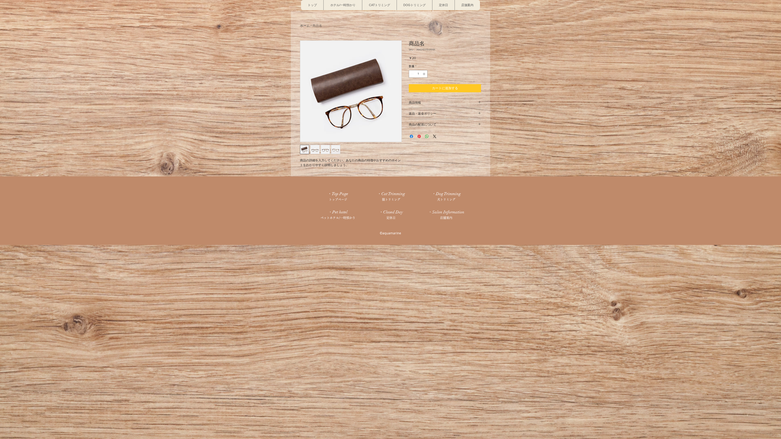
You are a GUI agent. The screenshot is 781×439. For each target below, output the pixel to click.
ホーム (305, 25)
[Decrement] (411, 73)
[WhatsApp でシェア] (426, 136)
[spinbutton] (418, 73)
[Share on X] (434, 136)
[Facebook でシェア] (411, 136)
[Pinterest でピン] (419, 136)
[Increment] (424, 73)
